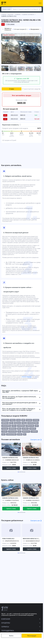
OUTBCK (25, 428)
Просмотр (16, 62)
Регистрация (31, 636)
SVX (3, 434)
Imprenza (17, 423)
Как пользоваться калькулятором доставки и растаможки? (19, 403)
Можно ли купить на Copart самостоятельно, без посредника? (19, 397)
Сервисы (5, 627)
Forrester (4, 428)
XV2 (36, 426)
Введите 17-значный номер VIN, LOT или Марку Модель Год (26, 9)
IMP (23, 420)
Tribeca (12, 420)
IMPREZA (5, 423)
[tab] (18, 512)
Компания (5, 619)
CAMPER (34, 431)
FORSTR (32, 428)
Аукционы (5, 623)
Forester (28, 420)
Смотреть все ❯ (36, 439)
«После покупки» (26, 377)
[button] (6, 9)
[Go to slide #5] (37, 68)
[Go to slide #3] (21, 68)
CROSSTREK (6, 426)
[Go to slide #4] (29, 68)
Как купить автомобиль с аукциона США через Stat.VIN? (20, 391)
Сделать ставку (11, 468)
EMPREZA (13, 428)
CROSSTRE (12, 431)
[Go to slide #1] (5, 68)
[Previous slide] (4, 47)
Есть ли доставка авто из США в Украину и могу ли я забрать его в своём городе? (18, 409)
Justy (18, 420)
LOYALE (35, 420)
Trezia (24, 423)
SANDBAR (21, 426)
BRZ (19, 428)
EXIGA (20, 434)
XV (25, 434)
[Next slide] (39, 47)
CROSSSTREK (11, 434)
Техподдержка (7, 630)
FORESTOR (29, 426)
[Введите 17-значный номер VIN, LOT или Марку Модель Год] (40, 9)
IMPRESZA (26, 431)
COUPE (4, 431)
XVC (11, 423)
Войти (11, 636)
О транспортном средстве (31, 89)
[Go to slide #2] (13, 68)
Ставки (11, 89)
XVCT (14, 426)
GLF (19, 431)
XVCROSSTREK (33, 423)
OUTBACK (5, 420)
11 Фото (7, 62)
